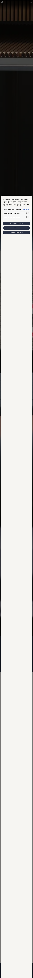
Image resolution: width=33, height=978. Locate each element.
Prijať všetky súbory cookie (16, 223)
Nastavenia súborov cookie (16, 232)
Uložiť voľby (16, 227)
